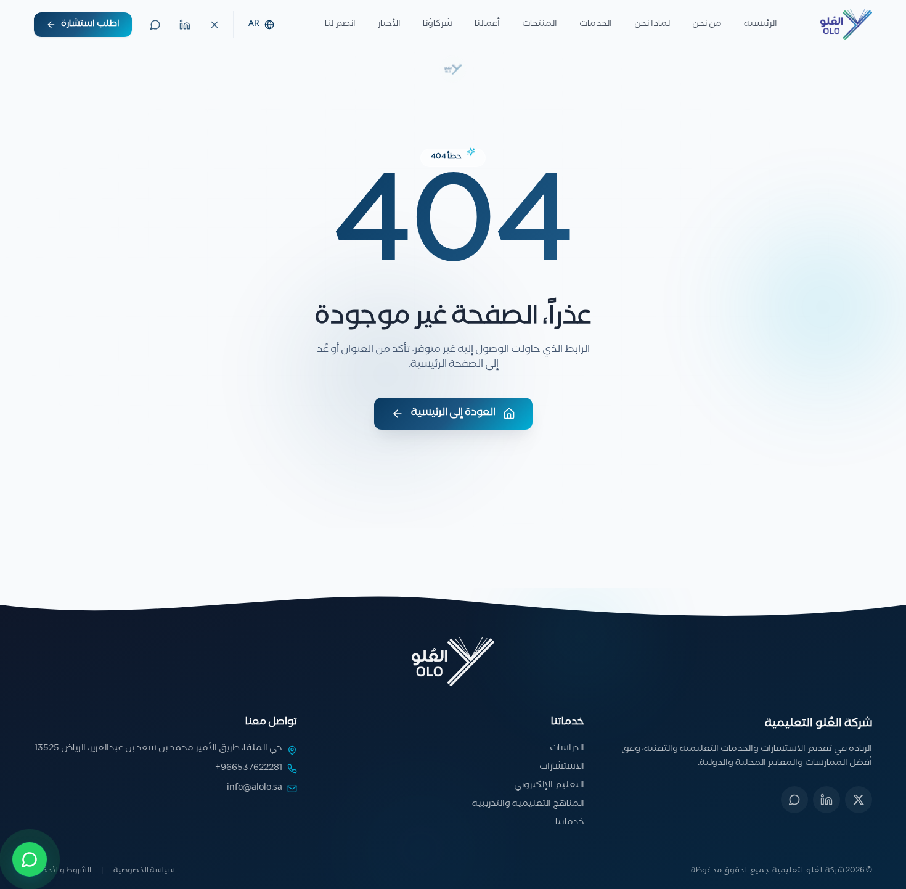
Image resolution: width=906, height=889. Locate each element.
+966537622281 (248, 769)
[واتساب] (155, 24)
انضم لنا (340, 25)
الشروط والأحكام (62, 872)
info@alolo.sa (254, 788)
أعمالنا (487, 25)
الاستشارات (561, 767)
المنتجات (539, 25)
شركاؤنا (437, 25)
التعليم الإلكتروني (549, 786)
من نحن (707, 25)
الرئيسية (760, 25)
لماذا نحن (652, 25)
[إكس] (858, 799)
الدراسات (567, 749)
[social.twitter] (214, 24)
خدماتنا (569, 823)
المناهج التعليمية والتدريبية (528, 804)
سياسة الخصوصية (144, 872)
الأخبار (389, 25)
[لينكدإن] (184, 24)
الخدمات (595, 25)
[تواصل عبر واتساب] (29, 859)
